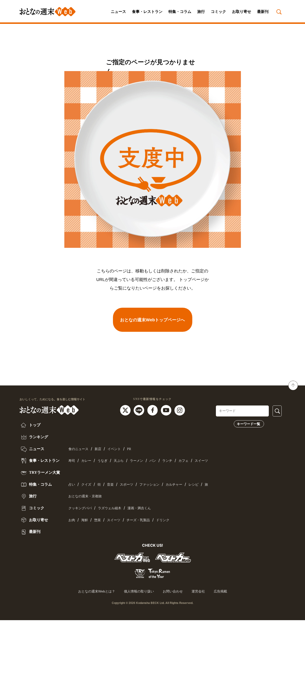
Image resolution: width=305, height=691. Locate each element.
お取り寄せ (241, 12)
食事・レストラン (147, 12)
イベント (114, 449)
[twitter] (126, 409)
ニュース (118, 12)
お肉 (71, 520)
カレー (86, 460)
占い (71, 484)
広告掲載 (220, 591)
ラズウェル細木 (109, 508)
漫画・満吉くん (139, 508)
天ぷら (119, 460)
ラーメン (136, 460)
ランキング (38, 437)
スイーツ (201, 460)
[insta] (179, 409)
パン (152, 460)
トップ (34, 425)
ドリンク (162, 520)
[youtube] (166, 409)
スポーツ (126, 484)
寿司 (71, 460)
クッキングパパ (80, 508)
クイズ (86, 484)
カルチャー (174, 484)
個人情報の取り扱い (139, 591)
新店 (98, 449)
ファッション (149, 484)
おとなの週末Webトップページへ (152, 319)
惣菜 (97, 520)
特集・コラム (179, 12)
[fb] (153, 409)
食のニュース (78, 449)
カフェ (183, 460)
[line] (139, 409)
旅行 (201, 12)
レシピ (193, 484)
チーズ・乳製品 (138, 520)
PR (129, 449)
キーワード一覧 (248, 424)
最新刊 (263, 12)
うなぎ (102, 460)
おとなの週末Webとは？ (96, 591)
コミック (218, 12)
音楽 (110, 484)
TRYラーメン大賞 (44, 472)
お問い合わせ (173, 591)
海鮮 (84, 520)
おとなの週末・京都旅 (85, 496)
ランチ (167, 460)
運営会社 (198, 591)
